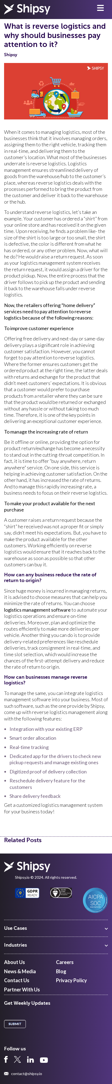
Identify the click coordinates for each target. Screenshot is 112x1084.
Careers (65, 962)
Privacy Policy (71, 980)
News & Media (20, 971)
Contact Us (16, 980)
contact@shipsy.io (26, 1074)
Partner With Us (22, 990)
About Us (14, 962)
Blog (61, 971)
